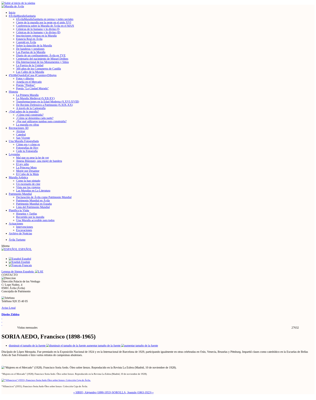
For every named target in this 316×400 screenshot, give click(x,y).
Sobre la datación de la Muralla (34, 45)
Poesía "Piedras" (25, 85)
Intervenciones (24, 226)
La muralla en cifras (27, 124)
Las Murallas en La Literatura (33, 190)
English (25, 262)
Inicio (12, 12)
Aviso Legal (8, 307)
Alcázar (20, 131)
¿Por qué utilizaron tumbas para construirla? (41, 121)
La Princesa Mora (26, 167)
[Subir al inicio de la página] (158, 3)
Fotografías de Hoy (27, 147)
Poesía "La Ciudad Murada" (32, 88)
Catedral (21, 134)
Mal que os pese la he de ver (32, 157)
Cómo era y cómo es (28, 144)
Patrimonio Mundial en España (34, 203)
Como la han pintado (28, 180)
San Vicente (23, 137)
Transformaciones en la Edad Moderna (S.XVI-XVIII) (47, 101)
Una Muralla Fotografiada (24, 141)
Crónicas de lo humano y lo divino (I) (37, 29)
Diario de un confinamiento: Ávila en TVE (41, 55)
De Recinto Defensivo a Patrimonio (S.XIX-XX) (44, 104)
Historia (13, 91)
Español (26, 258)
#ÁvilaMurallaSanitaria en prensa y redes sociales (44, 19)
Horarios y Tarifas (26, 213)
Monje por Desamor (27, 170)
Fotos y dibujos (25, 78)
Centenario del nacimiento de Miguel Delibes (42, 58)
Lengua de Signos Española (18, 271)
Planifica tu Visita (19, 210)
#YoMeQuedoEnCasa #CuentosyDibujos (33, 75)
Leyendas (14, 154)
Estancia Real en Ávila (29, 38)
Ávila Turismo (17, 239)
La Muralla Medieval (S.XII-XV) (35, 98)
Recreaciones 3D (19, 127)
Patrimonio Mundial (20, 193)
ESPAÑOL (25, 249)
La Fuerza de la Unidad (29, 65)
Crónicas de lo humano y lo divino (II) (38, 32)
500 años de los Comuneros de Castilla (38, 68)
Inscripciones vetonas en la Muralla (36, 35)
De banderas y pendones (30, 48)
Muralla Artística (18, 177)
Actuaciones (16, 223)
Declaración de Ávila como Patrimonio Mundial (44, 197)
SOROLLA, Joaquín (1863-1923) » (133, 392)
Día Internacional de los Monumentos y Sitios (42, 62)
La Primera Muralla (27, 95)
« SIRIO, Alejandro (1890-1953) (92, 392)
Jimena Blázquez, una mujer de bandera (39, 160)
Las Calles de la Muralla (30, 71)
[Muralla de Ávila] (158, 6)
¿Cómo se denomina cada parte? (34, 118)
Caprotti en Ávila (26, 42)
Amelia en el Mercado (29, 81)
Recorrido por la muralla (30, 216)
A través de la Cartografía (31, 108)
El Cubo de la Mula (27, 174)
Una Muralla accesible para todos (35, 220)
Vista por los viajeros (28, 187)
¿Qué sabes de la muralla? (24, 111)
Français (26, 265)
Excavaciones (24, 230)
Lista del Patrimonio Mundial (33, 207)
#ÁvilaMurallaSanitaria (22, 15)
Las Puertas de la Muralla (30, 52)
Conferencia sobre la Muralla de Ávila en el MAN (45, 25)
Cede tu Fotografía (27, 151)
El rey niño (22, 164)
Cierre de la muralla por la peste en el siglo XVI (43, 22)
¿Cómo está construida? (30, 114)
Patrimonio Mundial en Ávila (33, 200)
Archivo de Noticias (20, 233)
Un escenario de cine (28, 184)
